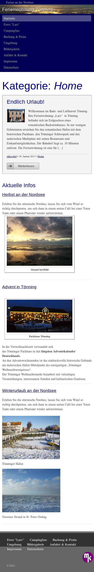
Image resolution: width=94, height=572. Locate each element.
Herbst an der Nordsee (23, 194)
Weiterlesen (26, 166)
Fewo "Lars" (11, 24)
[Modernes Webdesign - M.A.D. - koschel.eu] (88, 557)
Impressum (10, 61)
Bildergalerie (12, 49)
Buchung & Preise (15, 37)
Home (41, 156)
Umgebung (10, 43)
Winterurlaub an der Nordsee (29, 390)
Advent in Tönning (19, 287)
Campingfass (11, 30)
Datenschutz (11, 67)
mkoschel (12, 156)
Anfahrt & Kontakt (15, 55)
